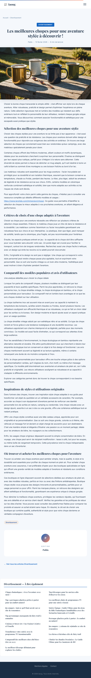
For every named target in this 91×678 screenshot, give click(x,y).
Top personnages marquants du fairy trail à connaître (23, 617)
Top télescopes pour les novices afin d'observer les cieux (63, 593)
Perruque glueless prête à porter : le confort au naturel (67, 619)
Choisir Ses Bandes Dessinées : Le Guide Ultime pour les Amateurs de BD (66, 640)
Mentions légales (41, 666)
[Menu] (84, 4)
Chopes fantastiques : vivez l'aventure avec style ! (23, 593)
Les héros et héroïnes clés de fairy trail (65, 634)
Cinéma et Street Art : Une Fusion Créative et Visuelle (23, 625)
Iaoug (10, 4)
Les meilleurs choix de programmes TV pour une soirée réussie (65, 601)
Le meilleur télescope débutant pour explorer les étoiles (20, 648)
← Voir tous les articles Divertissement (20, 564)
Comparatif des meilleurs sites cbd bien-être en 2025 (22, 640)
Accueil (5, 18)
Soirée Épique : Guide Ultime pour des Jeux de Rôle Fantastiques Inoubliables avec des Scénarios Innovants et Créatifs (67, 610)
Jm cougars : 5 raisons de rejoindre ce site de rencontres (67, 627)
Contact (53, 666)
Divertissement (15, 18)
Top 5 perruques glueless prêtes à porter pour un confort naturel (22, 601)
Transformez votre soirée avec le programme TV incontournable (18, 632)
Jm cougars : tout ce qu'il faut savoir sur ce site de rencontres (22, 609)
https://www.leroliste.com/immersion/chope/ (24, 201)
